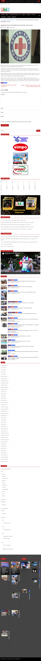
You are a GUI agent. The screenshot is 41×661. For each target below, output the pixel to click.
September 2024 (4, 413)
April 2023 (2, 450)
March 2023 (3, 452)
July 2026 (2, 367)
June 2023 (3, 446)
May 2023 (2, 448)
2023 (3, 526)
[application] (20, 263)
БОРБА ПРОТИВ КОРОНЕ (14, 14)
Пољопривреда (5, 489)
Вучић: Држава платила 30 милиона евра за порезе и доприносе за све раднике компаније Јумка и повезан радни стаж (23, 325)
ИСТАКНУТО (15, 285)
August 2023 (3, 441)
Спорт (3, 493)
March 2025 (3, 400)
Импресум (4, 513)
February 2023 (3, 454)
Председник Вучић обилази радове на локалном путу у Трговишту (21, 302)
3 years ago (11, 342)
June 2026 (3, 369)
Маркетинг (4, 504)
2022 (3, 520)
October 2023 (3, 437)
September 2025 (4, 387)
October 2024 (3, 411)
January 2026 (3, 378)
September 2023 (4, 439)
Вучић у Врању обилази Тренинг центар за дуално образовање (13, 224)
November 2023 (4, 435)
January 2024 (3, 430)
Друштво (9, 285)
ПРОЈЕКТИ (28, 14)
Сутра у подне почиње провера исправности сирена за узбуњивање (21, 346)
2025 (3, 542)
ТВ (20, 14)
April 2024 (2, 424)
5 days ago (11, 293)
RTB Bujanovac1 (17, 282)
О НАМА (33, 14)
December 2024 (4, 406)
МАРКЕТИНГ (3, 501)
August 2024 (3, 415)
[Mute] (37, 273)
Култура (13, 350)
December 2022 (4, 459)
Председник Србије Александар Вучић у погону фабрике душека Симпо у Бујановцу (22, 314)
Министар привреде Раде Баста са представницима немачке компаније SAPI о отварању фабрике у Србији (23, 358)
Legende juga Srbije (6, 529)
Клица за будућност (7, 545)
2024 (3, 533)
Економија (13, 301)
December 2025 (4, 380)
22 (29, 187)
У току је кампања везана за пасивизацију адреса (10, 220)
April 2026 (2, 374)
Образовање (4, 484)
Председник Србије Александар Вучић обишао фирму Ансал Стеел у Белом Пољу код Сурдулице (23, 331)
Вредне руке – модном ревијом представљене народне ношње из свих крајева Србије (23, 352)
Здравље (4, 480)
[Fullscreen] (38, 273)
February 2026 (3, 376)
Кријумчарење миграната (8, 536)
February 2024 (3, 428)
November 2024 (4, 409)
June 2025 (3, 393)
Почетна (3, 14)
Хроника (3, 495)
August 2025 (3, 389)
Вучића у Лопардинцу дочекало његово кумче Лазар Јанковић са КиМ (14, 226)
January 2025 (3, 404)
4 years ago (11, 353)
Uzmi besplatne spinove (8, 244)
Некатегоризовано (4, 508)
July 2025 (2, 391)
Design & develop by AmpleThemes (13, 658)
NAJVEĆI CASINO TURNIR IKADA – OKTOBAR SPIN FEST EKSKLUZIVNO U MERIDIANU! (22, 236)
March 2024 (3, 426)
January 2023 (3, 457)
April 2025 (2, 398)
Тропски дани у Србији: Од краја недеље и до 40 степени (19, 341)
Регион (3, 491)
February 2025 (3, 402)
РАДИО (23, 14)
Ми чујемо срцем (6, 538)
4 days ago (11, 282)
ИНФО (7, 14)
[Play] (2, 273)
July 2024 (2, 417)
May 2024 (2, 422)
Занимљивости (5, 478)
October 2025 (3, 385)
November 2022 (4, 461)
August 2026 (3, 365)
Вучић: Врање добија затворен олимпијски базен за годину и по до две (14, 222)
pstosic (15, 353)
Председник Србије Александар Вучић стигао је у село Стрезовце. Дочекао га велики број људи (23, 320)
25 (6, 188)
